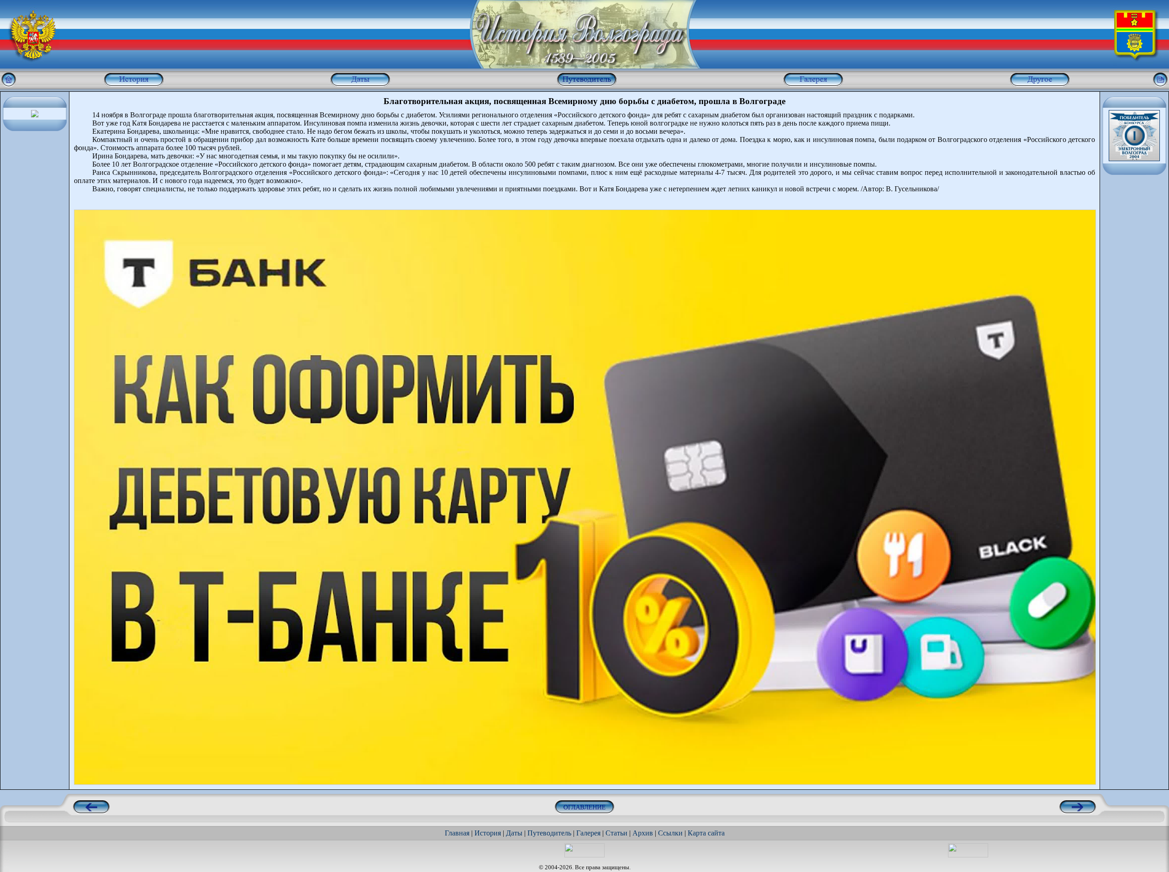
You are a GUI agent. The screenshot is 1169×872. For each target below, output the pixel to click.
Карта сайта (706, 833)
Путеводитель (549, 833)
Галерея (588, 833)
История (487, 833)
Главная (457, 833)
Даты (514, 833)
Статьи (616, 833)
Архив (642, 833)
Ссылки (670, 833)
